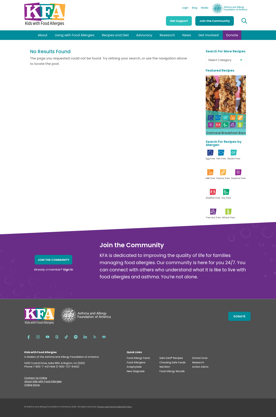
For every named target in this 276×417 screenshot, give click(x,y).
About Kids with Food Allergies (43, 381)
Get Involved (208, 35)
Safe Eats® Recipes (171, 358)
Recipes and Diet (115, 35)
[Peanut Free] (240, 117)
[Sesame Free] (211, 125)
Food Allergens (136, 362)
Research (167, 35)
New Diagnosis (136, 371)
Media (204, 8)
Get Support (179, 21)
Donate (232, 35)
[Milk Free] (233, 117)
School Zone (199, 358)
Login (185, 8)
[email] (104, 336)
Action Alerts (200, 367)
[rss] (94, 336)
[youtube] (47, 336)
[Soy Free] (225, 125)
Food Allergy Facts (138, 358)
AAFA (243, 4)
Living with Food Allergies (74, 35)
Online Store (32, 385)
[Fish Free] (218, 117)
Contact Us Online (35, 378)
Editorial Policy (124, 406)
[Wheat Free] (240, 125)
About (42, 35)
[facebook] (28, 336)
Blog (194, 8)
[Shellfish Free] (218, 125)
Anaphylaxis (134, 367)
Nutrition (164, 367)
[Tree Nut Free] (233, 125)
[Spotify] (75, 336)
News (186, 35)
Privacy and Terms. (107, 406)
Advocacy (144, 35)
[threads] (57, 336)
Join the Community (214, 21)
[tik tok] (66, 336)
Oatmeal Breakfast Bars (226, 133)
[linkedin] (85, 336)
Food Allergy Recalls (172, 371)
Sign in (68, 270)
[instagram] (38, 336)
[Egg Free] (211, 117)
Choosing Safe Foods (172, 362)
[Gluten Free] (225, 117)
